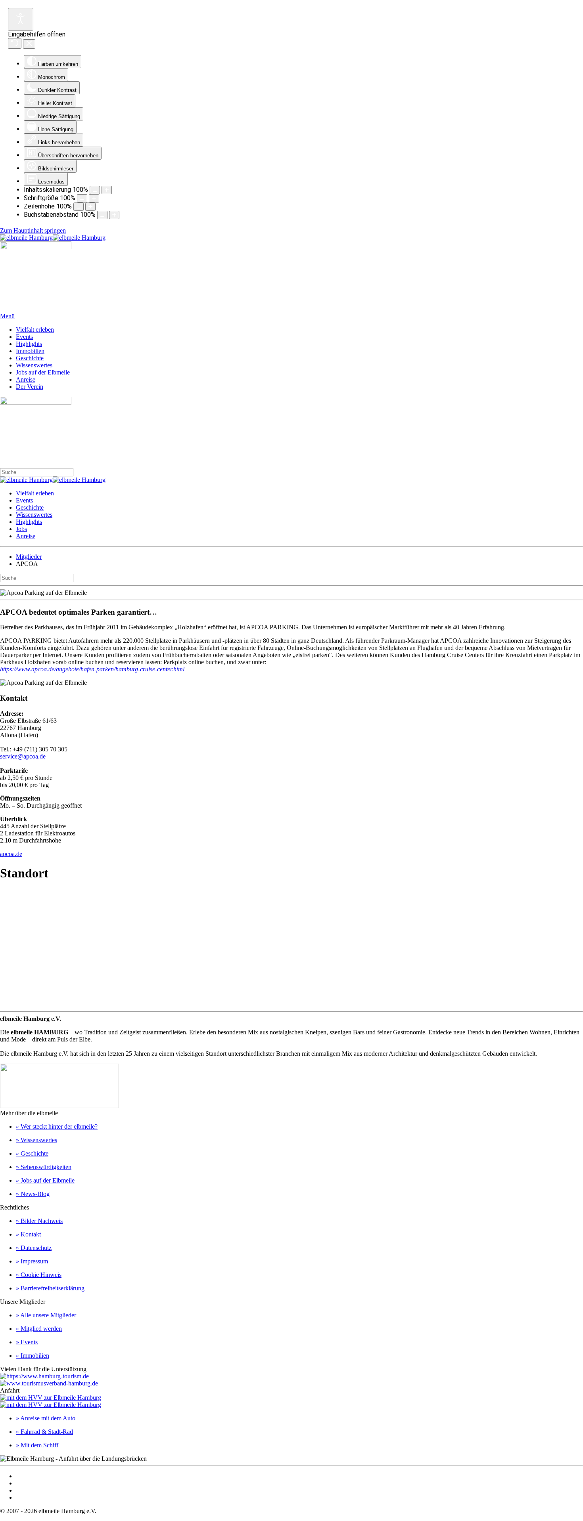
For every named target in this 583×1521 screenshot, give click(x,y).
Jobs (21, 528)
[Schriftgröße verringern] (82, 198)
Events (24, 336)
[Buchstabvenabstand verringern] (102, 215)
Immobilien (30, 351)
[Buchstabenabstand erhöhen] (114, 215)
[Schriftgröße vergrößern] (94, 198)
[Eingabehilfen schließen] (29, 44)
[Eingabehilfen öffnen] (20, 19)
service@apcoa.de (23, 756)
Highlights (29, 343)
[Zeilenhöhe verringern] (78, 207)
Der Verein (29, 386)
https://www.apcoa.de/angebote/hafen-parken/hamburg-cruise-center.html (92, 669)
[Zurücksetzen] (14, 43)
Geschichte (30, 358)
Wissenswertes (34, 365)
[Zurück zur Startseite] (52, 237)
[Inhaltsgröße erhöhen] (107, 190)
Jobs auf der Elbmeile (43, 372)
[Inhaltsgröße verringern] (95, 190)
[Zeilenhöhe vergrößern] (90, 207)
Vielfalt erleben (35, 329)
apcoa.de (11, 853)
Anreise (25, 379)
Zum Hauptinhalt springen (33, 230)
